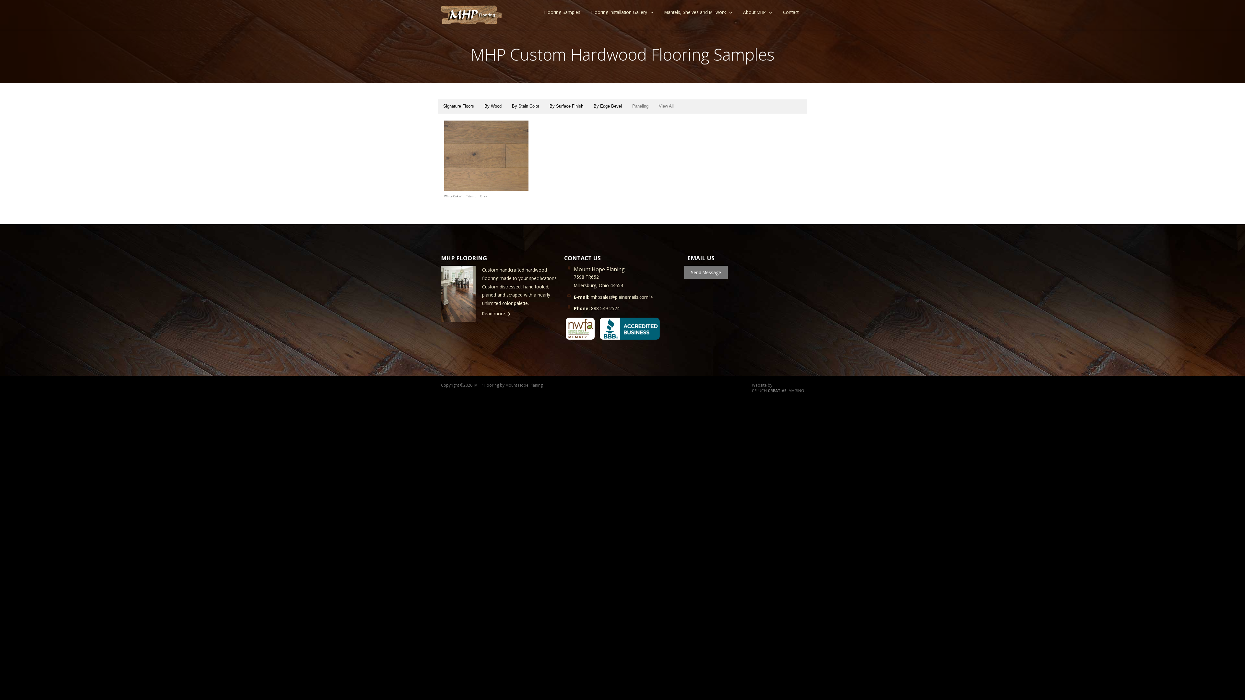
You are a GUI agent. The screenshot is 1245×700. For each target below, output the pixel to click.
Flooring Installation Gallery (619, 12)
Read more (493, 313)
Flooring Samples (562, 12)
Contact (791, 12)
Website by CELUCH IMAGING (778, 388)
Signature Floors (458, 106)
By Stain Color (525, 106)
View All (666, 106)
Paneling (640, 106)
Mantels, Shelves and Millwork (695, 12)
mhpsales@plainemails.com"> (613, 297)
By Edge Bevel (608, 106)
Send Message (706, 272)
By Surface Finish (566, 106)
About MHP (754, 12)
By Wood (493, 106)
